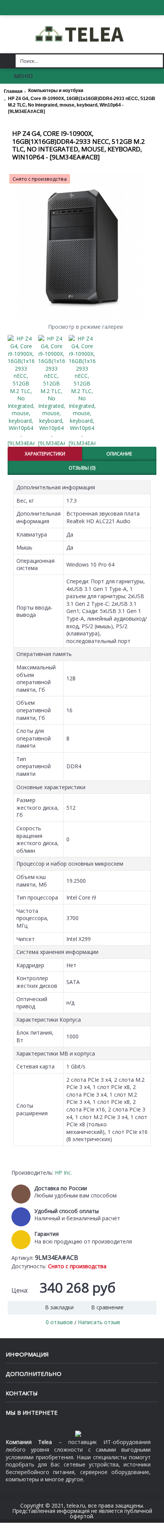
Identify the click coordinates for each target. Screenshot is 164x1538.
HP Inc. (63, 1172)
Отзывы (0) (82, 468)
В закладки (59, 1307)
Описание (119, 454)
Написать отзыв (99, 1322)
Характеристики (45, 454)
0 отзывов (59, 1322)
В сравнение (107, 1307)
